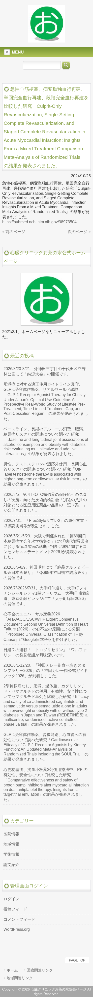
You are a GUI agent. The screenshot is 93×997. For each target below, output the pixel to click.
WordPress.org (16, 929)
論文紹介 (11, 864)
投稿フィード (15, 909)
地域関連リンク (20, 978)
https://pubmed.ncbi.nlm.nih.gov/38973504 (39, 222)
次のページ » (79, 232)
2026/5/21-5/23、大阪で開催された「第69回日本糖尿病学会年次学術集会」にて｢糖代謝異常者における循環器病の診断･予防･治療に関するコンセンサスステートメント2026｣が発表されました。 (46, 546)
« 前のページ (13, 232)
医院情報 (11, 834)
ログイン (11, 899)
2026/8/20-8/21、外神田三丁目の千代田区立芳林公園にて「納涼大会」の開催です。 (44, 371)
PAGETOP (77, 960)
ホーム (12, 970)
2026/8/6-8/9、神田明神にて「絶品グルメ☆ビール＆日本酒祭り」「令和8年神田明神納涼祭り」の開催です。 (46, 572)
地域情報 (11, 844)
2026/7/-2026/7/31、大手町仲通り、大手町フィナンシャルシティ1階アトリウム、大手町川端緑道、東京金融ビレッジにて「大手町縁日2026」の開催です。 (46, 596)
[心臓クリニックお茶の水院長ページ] (46, 40)
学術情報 (11, 854)
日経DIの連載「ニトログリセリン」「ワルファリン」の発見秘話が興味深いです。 (45, 652)
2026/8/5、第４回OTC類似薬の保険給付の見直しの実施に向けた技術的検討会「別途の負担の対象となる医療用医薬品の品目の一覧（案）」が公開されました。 (45, 502)
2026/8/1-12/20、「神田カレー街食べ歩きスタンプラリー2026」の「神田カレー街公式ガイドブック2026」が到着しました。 (45, 670)
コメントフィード (19, 919)
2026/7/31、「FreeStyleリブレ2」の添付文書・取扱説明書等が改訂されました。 (45, 523)
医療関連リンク (40, 970)
